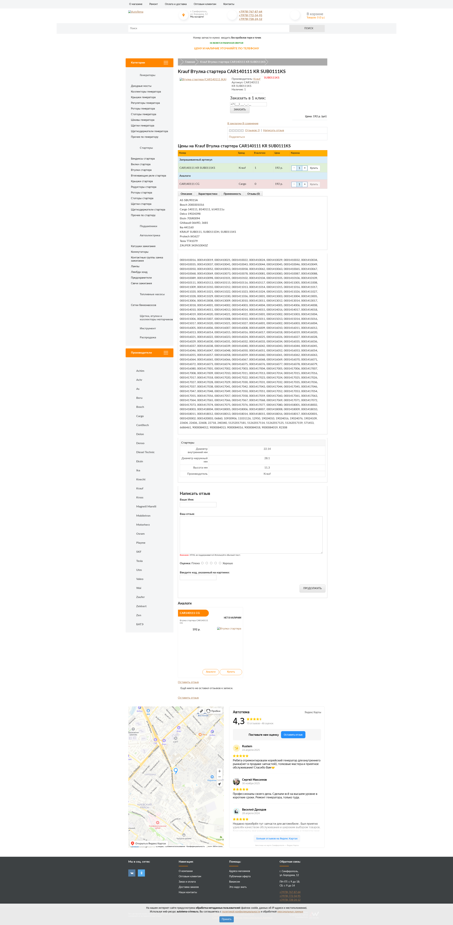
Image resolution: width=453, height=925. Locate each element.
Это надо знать (238, 887)
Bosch (140, 407)
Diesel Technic (145, 452)
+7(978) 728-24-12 (250, 19)
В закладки (234, 123)
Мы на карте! (197, 17)
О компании (186, 871)
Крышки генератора (143, 97)
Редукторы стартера (143, 187)
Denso (140, 443)
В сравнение (250, 123)
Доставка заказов (189, 887)
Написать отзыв (273, 130)
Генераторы (147, 75)
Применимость (232, 194)
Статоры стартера (142, 198)
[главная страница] (150, 12)
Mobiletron (143, 515)
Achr (139, 379)
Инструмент (148, 328)
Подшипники (148, 226)
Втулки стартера (141, 170)
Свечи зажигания (141, 283)
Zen (138, 615)
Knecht (140, 479)
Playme (140, 542)
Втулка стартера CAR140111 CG (194, 621)
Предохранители (141, 277)
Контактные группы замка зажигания (147, 259)
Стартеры (146, 147)
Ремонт (153, 4)
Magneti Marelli (146, 506)
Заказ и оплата (187, 882)
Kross (139, 497)
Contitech (142, 425)
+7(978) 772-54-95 (250, 15)
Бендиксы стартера (143, 158)
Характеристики (207, 194)
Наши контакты (188, 892)
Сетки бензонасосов (143, 305)
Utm (139, 570)
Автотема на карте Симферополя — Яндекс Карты (277, 845)
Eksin (139, 461)
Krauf (139, 488)
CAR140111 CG (190, 613)
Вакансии (234, 882)
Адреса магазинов (239, 871)
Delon (140, 434)
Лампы (135, 266)
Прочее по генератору (144, 137)
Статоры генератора (143, 114)
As (137, 389)
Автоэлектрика (150, 235)
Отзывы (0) (253, 194)
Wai (138, 588)
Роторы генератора (143, 108)
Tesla (139, 561)
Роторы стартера (141, 192)
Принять (226, 919)
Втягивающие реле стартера (148, 175)
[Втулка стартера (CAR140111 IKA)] (203, 79)
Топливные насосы (152, 294)
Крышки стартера (142, 181)
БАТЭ (140, 624)
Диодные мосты (141, 86)
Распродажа (148, 337)
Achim (140, 370)
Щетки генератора (142, 125)
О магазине (135, 4)
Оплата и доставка (176, 4)
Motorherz (143, 524)
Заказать (240, 109)
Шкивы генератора (142, 120)
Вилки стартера (140, 164)
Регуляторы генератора (145, 103)
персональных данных (290, 911)
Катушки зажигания (143, 246)
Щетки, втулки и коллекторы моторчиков (156, 318)
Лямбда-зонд (139, 272)
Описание (186, 194)
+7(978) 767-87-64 (250, 11)
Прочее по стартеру (143, 215)
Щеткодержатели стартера (148, 209)
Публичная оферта (240, 876)
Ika (138, 470)
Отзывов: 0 (252, 130)
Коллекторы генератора (146, 91)
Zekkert (141, 606)
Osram (140, 533)
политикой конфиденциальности (241, 911)
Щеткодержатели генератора (149, 131)
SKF (138, 551)
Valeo (139, 579)
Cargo (140, 416)
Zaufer (140, 597)
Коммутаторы (139, 252)
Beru (139, 398)
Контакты (228, 4)
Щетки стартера (141, 204)
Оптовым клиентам (205, 4)
